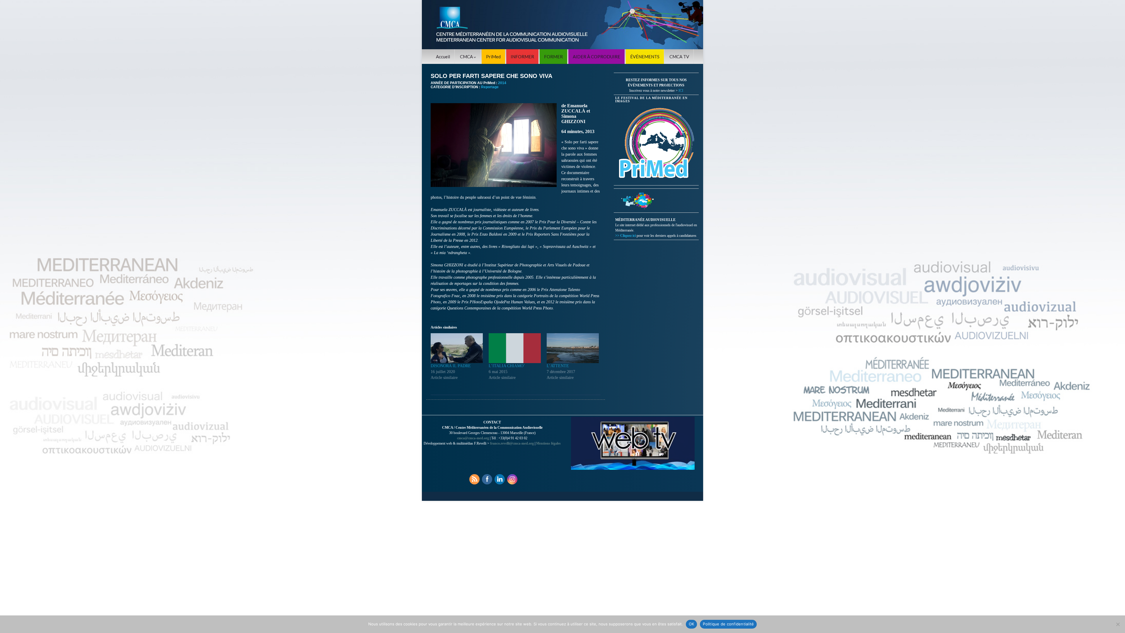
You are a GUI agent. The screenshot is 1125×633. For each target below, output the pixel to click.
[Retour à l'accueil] (562, 24)
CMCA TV (679, 56)
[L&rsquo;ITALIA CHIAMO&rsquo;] (515, 348)
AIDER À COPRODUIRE (596, 56)
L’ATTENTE (558, 366)
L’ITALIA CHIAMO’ (507, 366)
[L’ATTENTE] (573, 348)
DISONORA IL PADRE (451, 366)
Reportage (490, 87)
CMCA (467, 56)
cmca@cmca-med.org (473, 438)
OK (691, 624)
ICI (681, 91)
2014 (502, 83)
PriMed (493, 56)
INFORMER (522, 56)
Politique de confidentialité (728, 624)
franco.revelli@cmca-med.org (512, 443)
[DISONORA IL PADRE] (457, 348)
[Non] (1118, 624)
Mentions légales (548, 443)
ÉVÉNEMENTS (644, 56)
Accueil (443, 56)
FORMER (553, 56)
